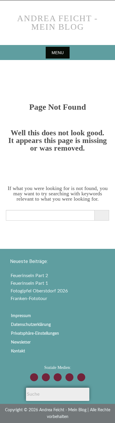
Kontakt (18, 351)
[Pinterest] (81, 377)
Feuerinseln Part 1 (29, 283)
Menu (58, 52)
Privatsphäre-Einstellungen (35, 334)
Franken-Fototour (29, 298)
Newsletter (21, 342)
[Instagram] (34, 377)
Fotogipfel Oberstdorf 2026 (39, 291)
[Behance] (69, 377)
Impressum (21, 316)
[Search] (101, 215)
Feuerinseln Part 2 (29, 275)
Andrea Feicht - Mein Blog (57, 22)
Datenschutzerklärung (31, 325)
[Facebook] (46, 377)
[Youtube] (58, 377)
